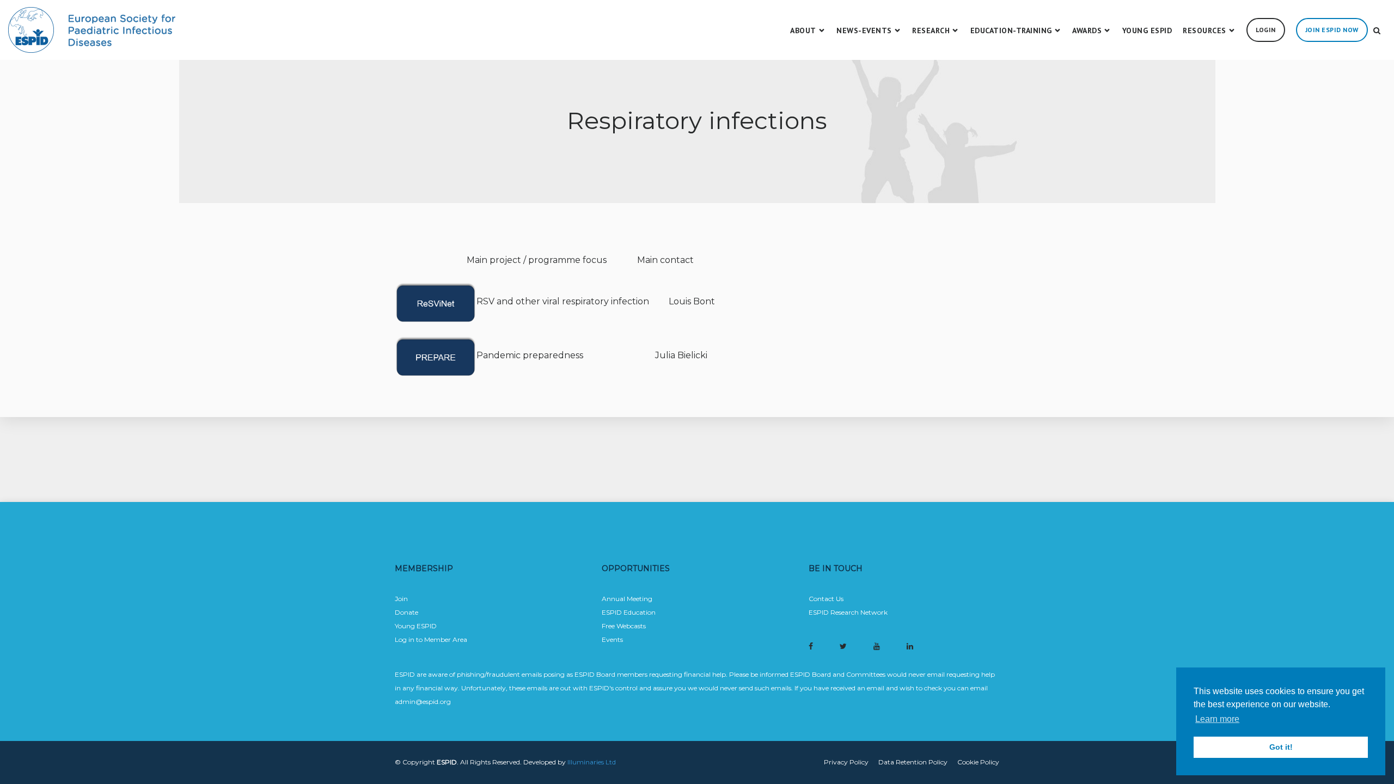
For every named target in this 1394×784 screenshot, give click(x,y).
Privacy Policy (846, 762)
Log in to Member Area (431, 639)
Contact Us (826, 599)
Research (931, 30)
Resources (1204, 30)
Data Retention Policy (912, 762)
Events (612, 639)
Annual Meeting (627, 599)
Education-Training (1011, 30)
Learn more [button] (1217, 719)
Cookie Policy (978, 762)
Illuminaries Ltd (591, 762)
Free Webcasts (624, 626)
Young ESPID (1147, 30)
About (803, 30)
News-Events (864, 30)
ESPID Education (629, 612)
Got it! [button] (1281, 747)
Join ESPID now (1332, 30)
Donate (406, 612)
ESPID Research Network (848, 612)
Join (401, 599)
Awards (1087, 30)
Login (1266, 30)
